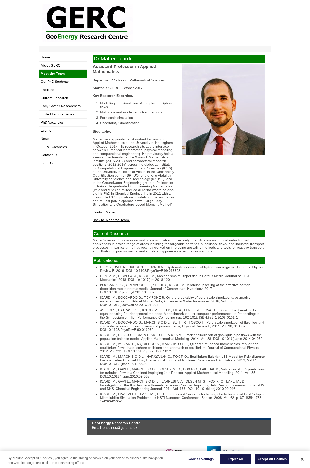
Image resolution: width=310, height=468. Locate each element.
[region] (155, 459)
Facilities (47, 90)
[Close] (302, 459)
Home (45, 57)
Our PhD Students (55, 81)
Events (46, 130)
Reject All (235, 459)
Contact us (49, 155)
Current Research (54, 98)
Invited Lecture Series (57, 114)
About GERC (50, 65)
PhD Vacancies (52, 122)
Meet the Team (53, 73)
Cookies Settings (201, 459)
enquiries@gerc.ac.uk (120, 427)
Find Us (47, 163)
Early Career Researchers (61, 106)
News (45, 139)
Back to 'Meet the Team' (111, 220)
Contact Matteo (104, 212)
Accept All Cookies (271, 459)
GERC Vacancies (54, 147)
